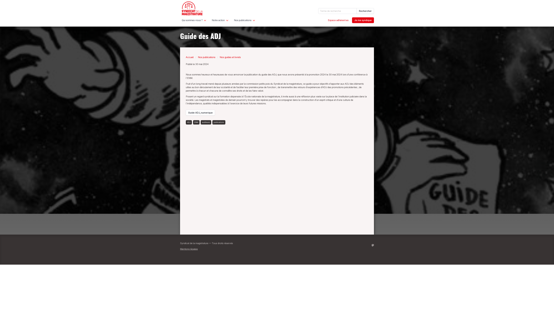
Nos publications (242, 20)
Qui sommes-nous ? (192, 20)
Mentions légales (189, 249)
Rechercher (365, 11)
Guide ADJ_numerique (201, 113)
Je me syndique (363, 20)
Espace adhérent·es (338, 20)
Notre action (218, 20)
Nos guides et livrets (230, 57)
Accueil (190, 57)
